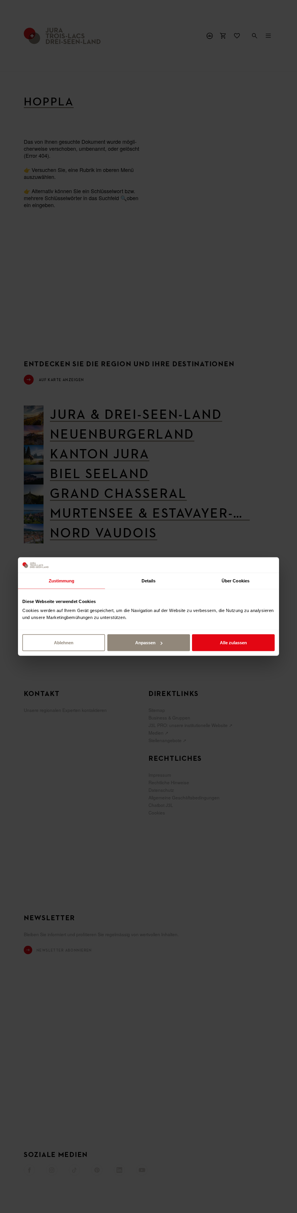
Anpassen (145, 642)
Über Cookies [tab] (235, 580)
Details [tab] (149, 580)
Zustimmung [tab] (62, 580)
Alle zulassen (233, 642)
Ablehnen (63, 642)
